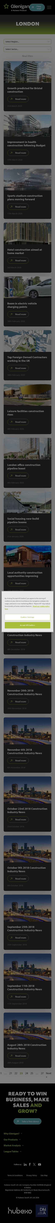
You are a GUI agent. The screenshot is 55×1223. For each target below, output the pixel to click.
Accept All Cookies (27, 625)
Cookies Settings (27, 617)
